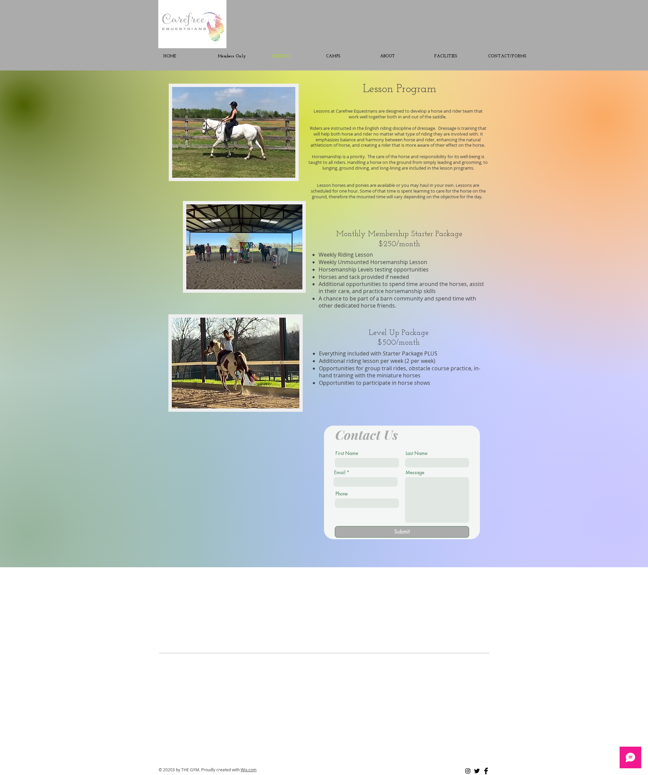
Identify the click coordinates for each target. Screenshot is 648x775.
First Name (346, 453)
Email (339, 472)
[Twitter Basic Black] (477, 771)
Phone (341, 493)
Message (415, 472)
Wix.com (248, 769)
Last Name (416, 453)
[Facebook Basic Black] (486, 771)
